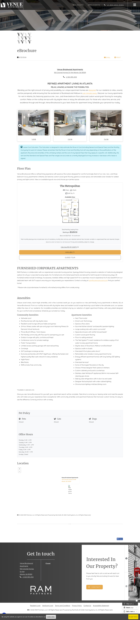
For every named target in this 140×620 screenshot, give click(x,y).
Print (118, 57)
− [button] (19, 475)
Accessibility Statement (101, 610)
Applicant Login (47, 610)
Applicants (95, 5)
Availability (79, 256)
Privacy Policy (77, 610)
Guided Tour (79, 262)
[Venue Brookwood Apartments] (70, 493)
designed (92, 94)
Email (109, 57)
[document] (70, 494)
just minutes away (90, 97)
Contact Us (87, 610)
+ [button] (19, 473)
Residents (79, 5)
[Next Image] (120, 130)
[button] (34, 129)
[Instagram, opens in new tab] (126, 591)
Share (120, 543)
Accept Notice (133, 617)
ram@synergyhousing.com (98, 285)
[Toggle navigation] (134, 5)
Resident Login (35, 610)
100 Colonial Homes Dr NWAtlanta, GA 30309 (69, 484)
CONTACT (96, 591)
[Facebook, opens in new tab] (126, 563)
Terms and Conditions (62, 610)
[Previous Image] (20, 130)
